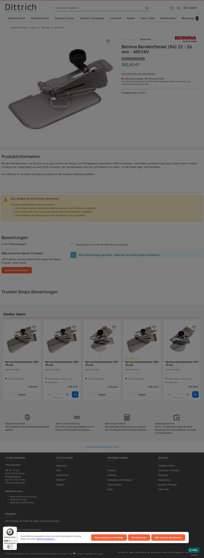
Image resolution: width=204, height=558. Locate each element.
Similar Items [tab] (14, 314)
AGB (58, 470)
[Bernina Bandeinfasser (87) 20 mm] (101, 339)
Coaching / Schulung (168, 470)
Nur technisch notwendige (109, 537)
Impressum (61, 465)
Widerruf (60, 480)
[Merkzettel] (171, 8)
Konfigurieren (139, 537)
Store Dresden (114, 484)
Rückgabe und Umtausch (119, 480)
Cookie (60, 484)
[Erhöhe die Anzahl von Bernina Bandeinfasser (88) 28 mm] (67, 394)
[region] (60, 89)
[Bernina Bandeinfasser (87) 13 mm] (182, 339)
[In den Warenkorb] (75, 394)
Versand (111, 470)
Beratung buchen (18, 499)
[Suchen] (146, 8)
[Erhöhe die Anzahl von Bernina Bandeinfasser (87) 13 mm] (187, 394)
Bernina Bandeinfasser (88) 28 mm (61, 363)
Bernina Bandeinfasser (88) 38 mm (21, 363)
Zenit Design (98, 554)
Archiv (110, 489)
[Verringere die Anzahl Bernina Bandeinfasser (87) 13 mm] (169, 394)
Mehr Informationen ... (46, 539)
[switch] (10, 546)
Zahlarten (112, 475)
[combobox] (99, 8)
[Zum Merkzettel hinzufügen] (108, 41)
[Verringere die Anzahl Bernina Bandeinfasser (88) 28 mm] (48, 394)
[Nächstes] (197, 18)
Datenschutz (62, 475)
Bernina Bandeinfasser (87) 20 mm (101, 363)
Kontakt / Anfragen (167, 484)
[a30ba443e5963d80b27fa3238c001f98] (60, 89)
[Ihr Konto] (178, 8)
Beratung (162, 475)
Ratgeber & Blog (166, 465)
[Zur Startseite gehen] (20, 7)
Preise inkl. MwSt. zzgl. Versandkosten (138, 74)
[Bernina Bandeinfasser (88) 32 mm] (141, 339)
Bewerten (145, 39)
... (108, 465)
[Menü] (15, 528)
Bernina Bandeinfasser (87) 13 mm (182, 363)
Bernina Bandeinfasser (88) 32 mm (141, 363)
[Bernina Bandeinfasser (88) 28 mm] (61, 339)
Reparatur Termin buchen (22, 502)
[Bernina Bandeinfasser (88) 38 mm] (21, 339)
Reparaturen (164, 480)
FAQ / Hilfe (163, 489)
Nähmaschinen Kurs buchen (23, 496)
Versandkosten (156, 552)
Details (22, 394)
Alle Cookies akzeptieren (168, 537)
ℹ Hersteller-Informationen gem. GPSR (102, 447)
